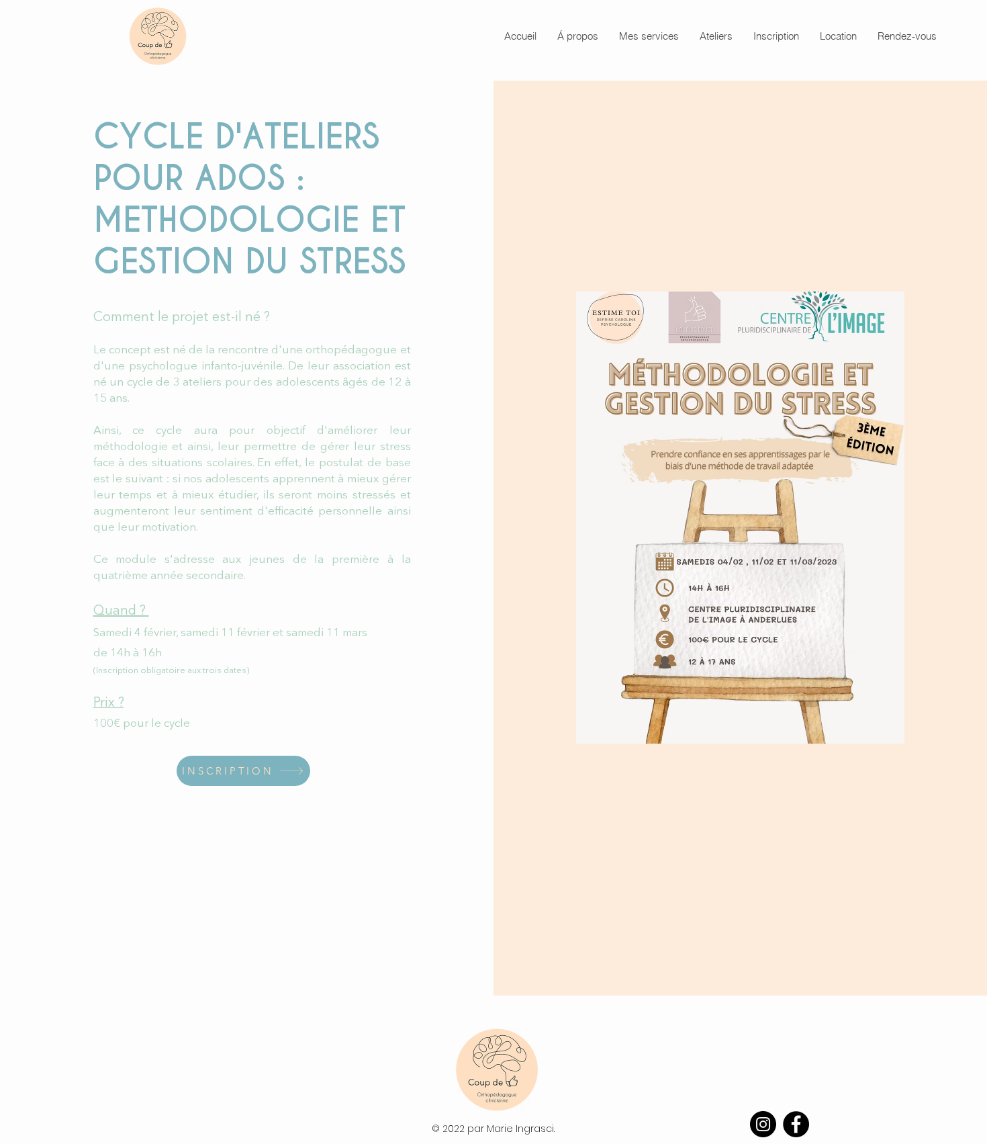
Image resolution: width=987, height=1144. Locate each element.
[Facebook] (796, 1124)
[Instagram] (763, 1124)
